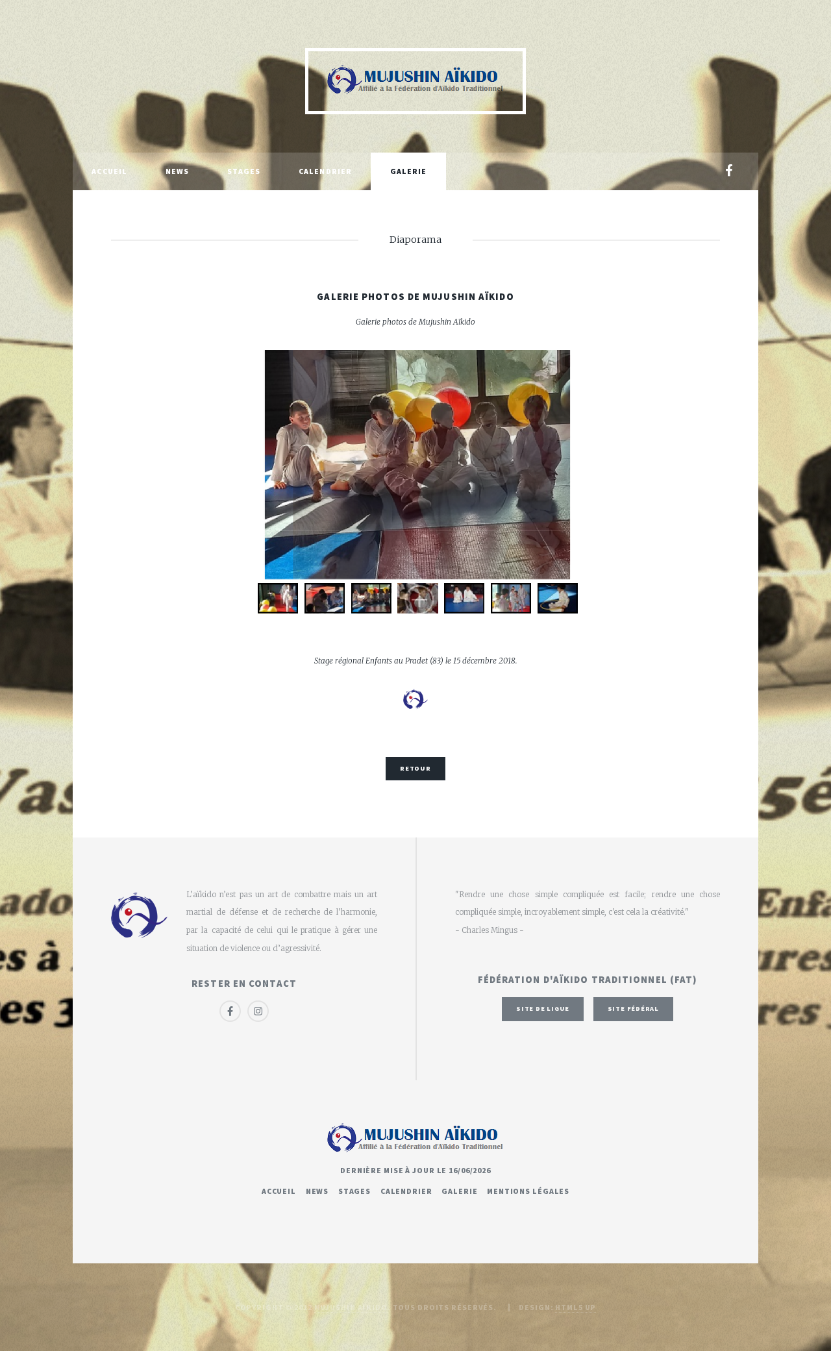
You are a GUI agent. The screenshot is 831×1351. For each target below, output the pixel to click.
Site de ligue (542, 1008)
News (177, 171)
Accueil (109, 171)
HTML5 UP (575, 1307)
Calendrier (325, 171)
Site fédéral (633, 1008)
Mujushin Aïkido (351, 1307)
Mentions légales (528, 1191)
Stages (244, 171)
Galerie (408, 171)
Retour (415, 768)
